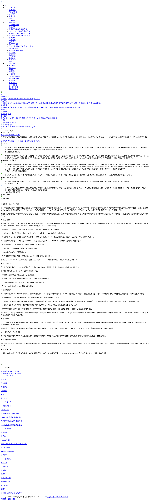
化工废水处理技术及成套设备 (19, 35)
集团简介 (12, 10)
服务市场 (4, 109)
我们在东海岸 (14, 78)
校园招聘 (12, 70)
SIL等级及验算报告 (16, 50)
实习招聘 (12, 72)
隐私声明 (4, 373)
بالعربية (33, 126)
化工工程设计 (14, 44)
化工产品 (12, 53)
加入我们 (4, 116)
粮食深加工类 (6, 478)
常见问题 (12, 74)
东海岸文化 (13, 12)
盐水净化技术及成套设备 (18, 29)
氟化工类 (4, 463)
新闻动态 (4, 111)
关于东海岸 (5, 96)
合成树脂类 (5, 466)
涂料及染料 (5, 485)
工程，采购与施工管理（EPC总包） (22, 46)
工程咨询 (12, 40)
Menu (5, 2)
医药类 (3, 489)
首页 (6, 5)
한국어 (27, 126)
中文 (2, 126)
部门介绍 (12, 65)
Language (8, 124)
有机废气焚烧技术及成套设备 (19, 33)
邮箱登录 (18, 373)
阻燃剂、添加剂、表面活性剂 (11, 493)
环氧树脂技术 (14, 25)
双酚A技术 (13, 27)
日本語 (12, 126)
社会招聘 (12, 68)
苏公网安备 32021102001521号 (57, 497)
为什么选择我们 (14, 76)
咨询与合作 (13, 85)
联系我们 (4, 120)
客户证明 (12, 20)
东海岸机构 (13, 83)
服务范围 (4, 105)
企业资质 (12, 14)
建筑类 (3, 474)
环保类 (3, 470)
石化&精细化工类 (7, 481)
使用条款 (11, 373)
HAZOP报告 (13, 48)
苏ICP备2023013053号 (8, 499)
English (6, 126)
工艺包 (11, 42)
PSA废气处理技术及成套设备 (19, 31)
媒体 (10, 61)
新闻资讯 (12, 59)
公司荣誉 (12, 16)
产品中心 (4, 101)
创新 (10, 18)
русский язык (20, 126)
